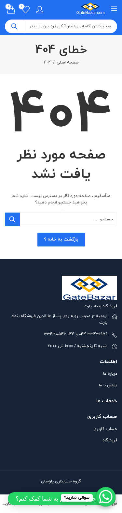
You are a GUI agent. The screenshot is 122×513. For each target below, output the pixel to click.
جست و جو (14, 26)
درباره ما (110, 374)
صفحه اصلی (67, 62)
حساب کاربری (105, 429)
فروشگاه (109, 440)
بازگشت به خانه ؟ (61, 239)
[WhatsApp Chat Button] (105, 496)
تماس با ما (108, 385)
